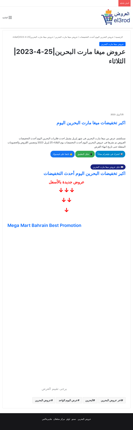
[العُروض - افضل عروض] (115, 17)
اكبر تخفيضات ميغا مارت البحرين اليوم (91, 122)
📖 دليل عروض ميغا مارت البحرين (108, 167)
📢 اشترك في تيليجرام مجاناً (110, 154)
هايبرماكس (47, 419)
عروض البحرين (43, 400)
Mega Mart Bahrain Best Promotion (44, 225)
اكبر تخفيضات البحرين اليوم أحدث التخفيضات (85, 173)
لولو (68, 419)
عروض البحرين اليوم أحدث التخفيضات (96, 37)
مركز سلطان (59, 419)
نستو (74, 419)
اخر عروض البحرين (111, 400)
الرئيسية (119, 37)
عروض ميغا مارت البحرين (66, 37)
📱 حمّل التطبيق (85, 154)
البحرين (89, 400)
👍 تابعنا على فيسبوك (62, 154)
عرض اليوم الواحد (68, 400)
